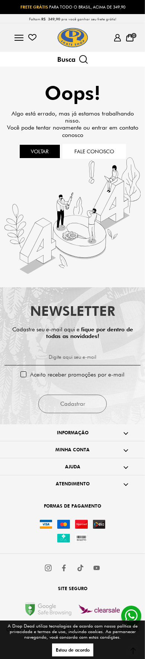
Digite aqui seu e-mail (72, 357)
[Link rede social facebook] (64, 568)
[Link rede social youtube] (96, 568)
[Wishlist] (32, 37)
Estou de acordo (73, 650)
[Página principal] (73, 37)
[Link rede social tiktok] (80, 568)
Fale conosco (94, 151)
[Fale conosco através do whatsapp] (131, 615)
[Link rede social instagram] (48, 568)
